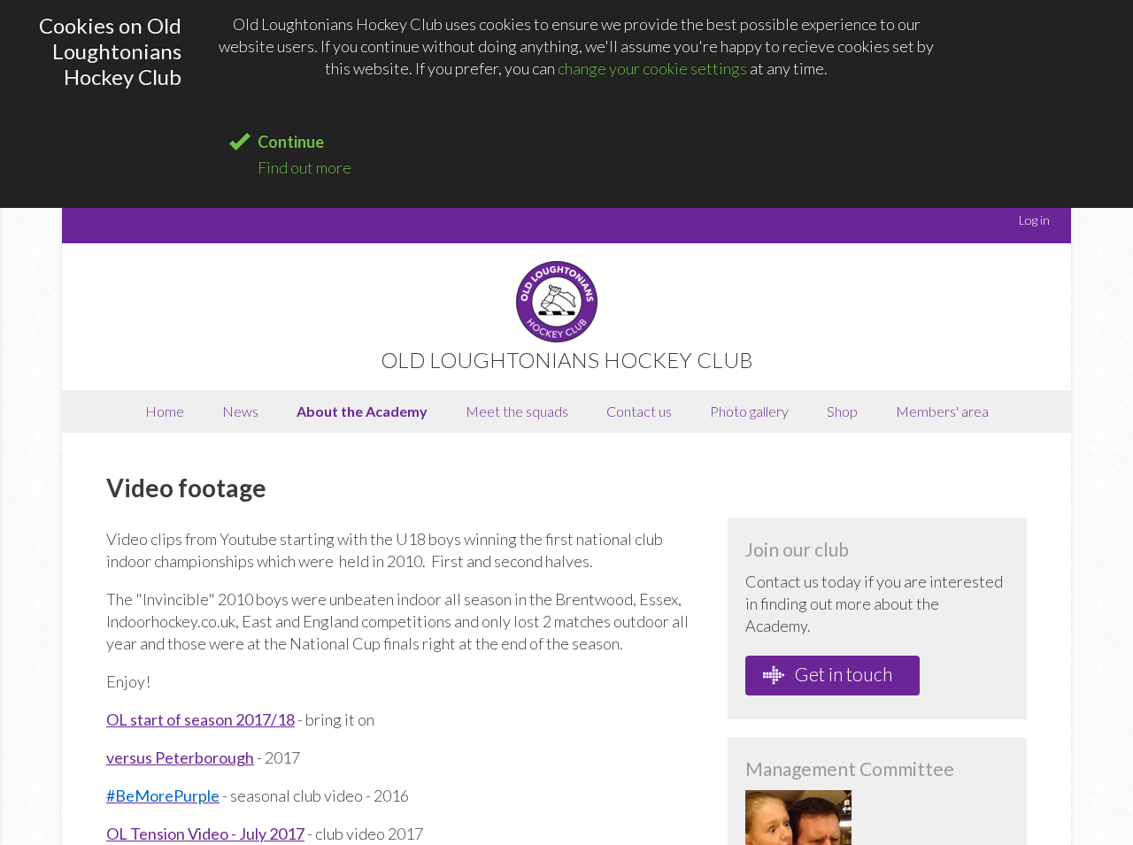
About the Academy (362, 411)
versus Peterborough (180, 757)
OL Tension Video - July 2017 (205, 833)
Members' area (942, 411)
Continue (291, 141)
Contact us (639, 411)
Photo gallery (749, 411)
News (240, 411)
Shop (842, 411)
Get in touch (841, 674)
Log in (1034, 219)
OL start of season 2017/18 (200, 719)
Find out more (304, 167)
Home (164, 411)
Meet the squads (517, 411)
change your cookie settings (652, 68)
